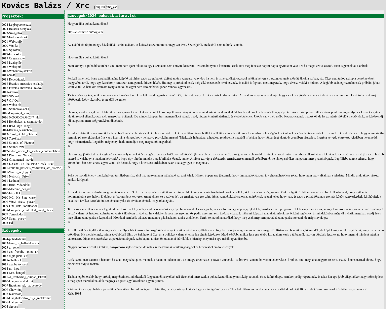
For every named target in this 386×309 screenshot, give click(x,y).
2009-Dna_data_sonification (20, 206)
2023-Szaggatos (12, 33)
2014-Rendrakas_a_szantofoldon (22, 121)
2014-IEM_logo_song (16, 125)
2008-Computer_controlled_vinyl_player (27, 210)
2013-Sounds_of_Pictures (18, 142)
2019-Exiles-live (12, 54)
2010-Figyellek (11, 193)
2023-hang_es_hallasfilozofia (20, 243)
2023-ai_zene (10, 247)
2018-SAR (8, 75)
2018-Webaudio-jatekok (17, 71)
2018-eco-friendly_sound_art (20, 251)
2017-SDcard (10, 96)
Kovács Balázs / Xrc (48, 6)
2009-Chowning (12, 289)
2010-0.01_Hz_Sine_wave (19, 197)
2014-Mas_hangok (14, 272)
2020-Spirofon (11, 50)
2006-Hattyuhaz (12, 302)
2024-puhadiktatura (14, 239)
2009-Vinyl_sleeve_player (18, 201)
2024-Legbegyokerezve (16, 24)
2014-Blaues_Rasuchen (17, 130)
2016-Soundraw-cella (15, 109)
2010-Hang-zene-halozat (17, 281)
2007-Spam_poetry (14, 218)
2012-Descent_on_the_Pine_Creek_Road (28, 163)
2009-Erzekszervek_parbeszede (22, 285)
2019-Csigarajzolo (13, 58)
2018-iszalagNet (12, 62)
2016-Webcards (11, 104)
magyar (112, 7)
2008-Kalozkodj (12, 294)
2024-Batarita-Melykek (16, 29)
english (100, 7)
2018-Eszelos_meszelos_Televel (22, 88)
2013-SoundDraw (13, 147)
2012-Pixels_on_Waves (16, 155)
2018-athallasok (12, 260)
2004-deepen (10, 306)
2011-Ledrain (10, 180)
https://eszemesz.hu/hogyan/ (85, 32)
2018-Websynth (12, 66)
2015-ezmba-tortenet (15, 264)
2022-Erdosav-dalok (15, 37)
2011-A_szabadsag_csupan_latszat (24, 277)
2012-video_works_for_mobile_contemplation (31, 151)
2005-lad (7, 222)
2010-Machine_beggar (16, 189)
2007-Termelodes (13, 214)
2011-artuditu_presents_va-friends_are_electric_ (32, 168)
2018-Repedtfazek (13, 79)
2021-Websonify (12, 41)
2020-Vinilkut (10, 45)
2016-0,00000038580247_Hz (20, 117)
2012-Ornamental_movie (17, 159)
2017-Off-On (10, 100)
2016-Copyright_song (16, 113)
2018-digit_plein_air (14, 256)
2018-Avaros (10, 92)
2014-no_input (11, 268)
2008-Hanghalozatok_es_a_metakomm (26, 298)
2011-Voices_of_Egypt (16, 172)
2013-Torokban (11, 138)
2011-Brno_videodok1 (16, 185)
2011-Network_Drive (15, 176)
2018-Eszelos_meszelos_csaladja (22, 83)
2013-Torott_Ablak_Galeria (19, 134)
